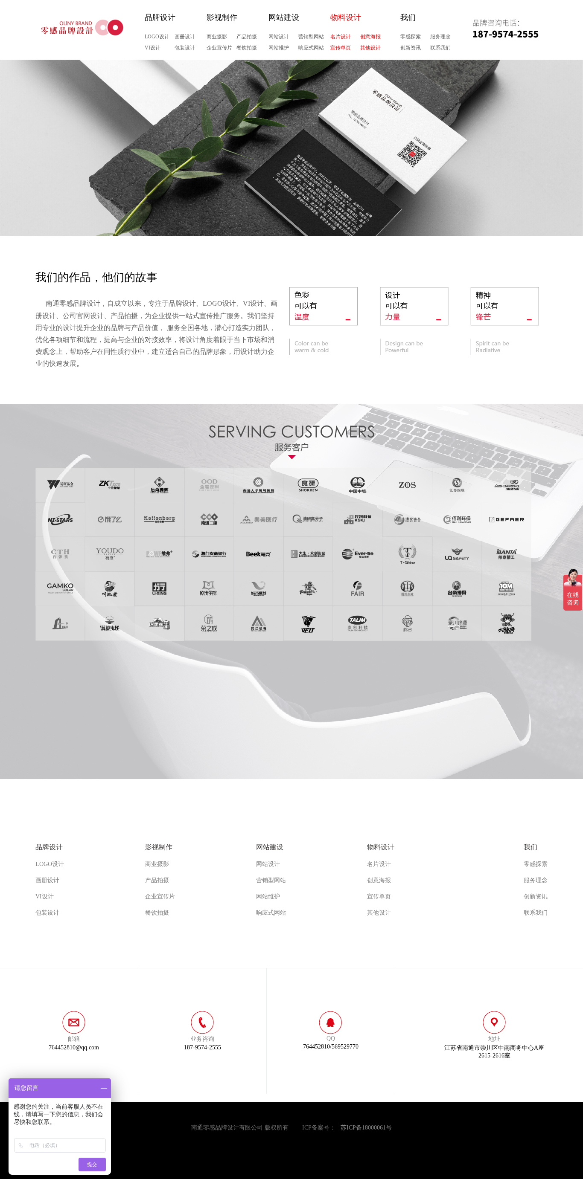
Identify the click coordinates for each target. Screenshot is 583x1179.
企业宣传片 (219, 48)
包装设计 (185, 48)
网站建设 (283, 17)
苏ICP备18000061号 (366, 1127)
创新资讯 (410, 48)
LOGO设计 (157, 37)
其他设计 (370, 48)
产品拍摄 (246, 37)
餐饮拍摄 (246, 48)
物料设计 (345, 17)
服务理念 (440, 37)
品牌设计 (160, 17)
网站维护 (278, 48)
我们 (408, 17)
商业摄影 (217, 37)
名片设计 (340, 37)
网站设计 (278, 37)
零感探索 (410, 37)
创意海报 (370, 37)
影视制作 (222, 17)
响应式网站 (311, 48)
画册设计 (185, 37)
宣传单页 (340, 48)
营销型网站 (311, 37)
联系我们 (440, 48)
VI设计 (152, 48)
